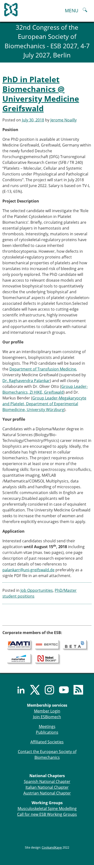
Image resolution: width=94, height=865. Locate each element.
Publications (47, 732)
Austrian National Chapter (47, 793)
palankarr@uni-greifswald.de (28, 569)
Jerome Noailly (63, 120)
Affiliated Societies (47, 742)
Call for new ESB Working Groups (47, 814)
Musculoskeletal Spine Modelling (47, 808)
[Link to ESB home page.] (47, 8)
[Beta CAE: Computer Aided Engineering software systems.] (75, 644)
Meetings (47, 726)
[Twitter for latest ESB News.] (32, 690)
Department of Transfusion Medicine (42, 369)
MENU (71, 10)
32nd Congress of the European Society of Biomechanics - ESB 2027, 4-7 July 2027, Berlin (47, 41)
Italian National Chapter (47, 787)
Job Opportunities (36, 590)
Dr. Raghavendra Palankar (26, 380)
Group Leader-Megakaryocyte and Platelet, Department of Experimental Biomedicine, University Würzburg (44, 403)
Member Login (47, 711)
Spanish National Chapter (47, 781)
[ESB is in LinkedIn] (18, 690)
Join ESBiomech (47, 716)
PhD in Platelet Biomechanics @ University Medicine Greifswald (40, 93)
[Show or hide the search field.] (85, 10)
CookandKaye (52, 847)
